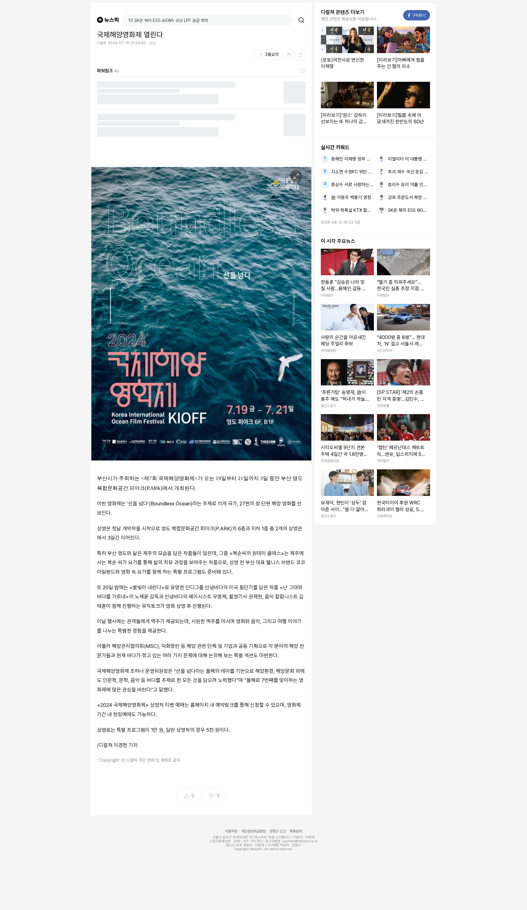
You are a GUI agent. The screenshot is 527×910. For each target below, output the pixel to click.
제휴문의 (296, 831)
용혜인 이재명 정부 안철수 (352, 159)
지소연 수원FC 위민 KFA (352, 172)
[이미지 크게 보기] (296, 176)
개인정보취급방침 (253, 831)
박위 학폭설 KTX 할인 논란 (352, 210)
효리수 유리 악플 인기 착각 (409, 184)
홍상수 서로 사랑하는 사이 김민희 (352, 184)
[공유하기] (300, 54)
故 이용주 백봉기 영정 (351, 197)
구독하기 (416, 15)
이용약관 (231, 831)
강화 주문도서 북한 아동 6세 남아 (409, 197)
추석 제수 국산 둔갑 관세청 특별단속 (409, 172)
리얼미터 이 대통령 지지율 (409, 159)
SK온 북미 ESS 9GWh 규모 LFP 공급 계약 (409, 210)
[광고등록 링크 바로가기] (303, 70)
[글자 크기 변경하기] (289, 54)
